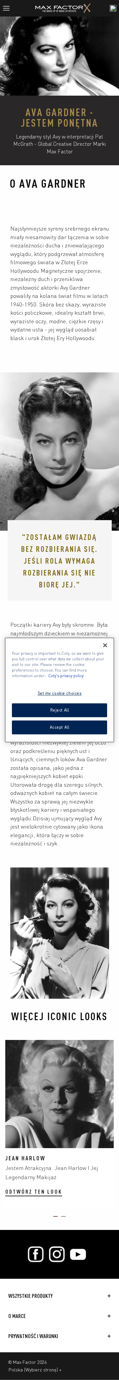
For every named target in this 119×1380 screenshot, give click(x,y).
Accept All (59, 727)
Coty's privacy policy (66, 675)
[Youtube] (78, 1254)
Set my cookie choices (60, 693)
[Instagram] (57, 1254)
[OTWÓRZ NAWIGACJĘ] (9, 8)
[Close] (105, 645)
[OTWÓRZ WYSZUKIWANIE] (113, 8)
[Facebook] (36, 1254)
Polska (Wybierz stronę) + (35, 1369)
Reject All (59, 710)
